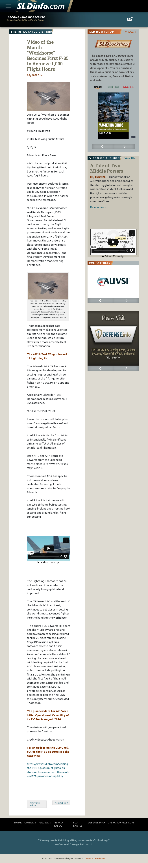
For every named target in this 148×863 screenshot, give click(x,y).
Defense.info (96, 822)
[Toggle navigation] (8, 6)
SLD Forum (77, 824)
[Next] (124, 146)
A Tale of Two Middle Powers (106, 168)
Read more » (98, 207)
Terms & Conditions (94, 858)
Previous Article (34, 804)
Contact (30, 822)
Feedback (45, 822)
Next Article (60, 803)
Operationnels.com (121, 822)
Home (18, 822)
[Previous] (102, 146)
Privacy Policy (59, 824)
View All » (130, 32)
